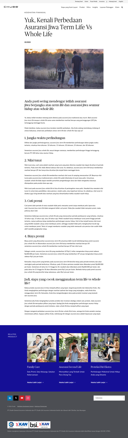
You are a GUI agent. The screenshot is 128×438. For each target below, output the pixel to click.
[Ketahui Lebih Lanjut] (41, 358)
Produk (82, 7)
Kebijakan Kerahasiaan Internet (25, 406)
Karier (86, 1)
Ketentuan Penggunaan (40, 406)
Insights (95, 7)
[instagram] (27, 398)
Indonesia (99, 398)
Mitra (88, 7)
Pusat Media (93, 1)
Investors (102, 1)
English (121, 1)
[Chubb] (11, 6)
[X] (15, 398)
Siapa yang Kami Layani (69, 7)
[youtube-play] (21, 398)
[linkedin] (9, 398)
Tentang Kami (79, 1)
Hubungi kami (113, 1)
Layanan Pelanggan (106, 7)
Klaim (117, 7)
